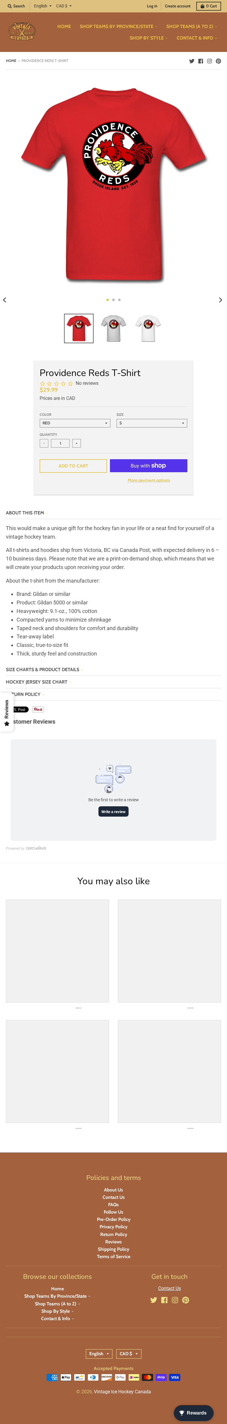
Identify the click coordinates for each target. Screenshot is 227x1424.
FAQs (113, 1204)
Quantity (48, 434)
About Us (113, 1190)
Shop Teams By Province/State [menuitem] (116, 26)
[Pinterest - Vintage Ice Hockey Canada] (218, 60)
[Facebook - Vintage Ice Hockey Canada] (200, 60)
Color (45, 414)
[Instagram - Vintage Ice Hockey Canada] (209, 60)
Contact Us (114, 1197)
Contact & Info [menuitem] (195, 38)
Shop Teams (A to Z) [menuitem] (189, 26)
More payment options (149, 480)
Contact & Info (55, 1318)
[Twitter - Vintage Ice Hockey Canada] (191, 60)
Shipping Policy (113, 1249)
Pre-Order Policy (113, 1219)
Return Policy (23, 694)
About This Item (25, 513)
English (40, 6)
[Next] (220, 299)
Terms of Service (113, 1256)
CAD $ (61, 6)
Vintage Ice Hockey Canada (122, 1391)
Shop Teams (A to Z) (55, 1304)
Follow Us (113, 1212)
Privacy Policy (113, 1227)
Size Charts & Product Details (42, 669)
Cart (211, 6)
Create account (178, 6)
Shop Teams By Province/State (55, 1296)
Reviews (113, 1242)
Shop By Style (55, 1311)
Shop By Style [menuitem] (147, 38)
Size (120, 414)
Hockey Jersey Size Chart (36, 682)
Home (11, 60)
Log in (152, 6)
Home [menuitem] (64, 26)
